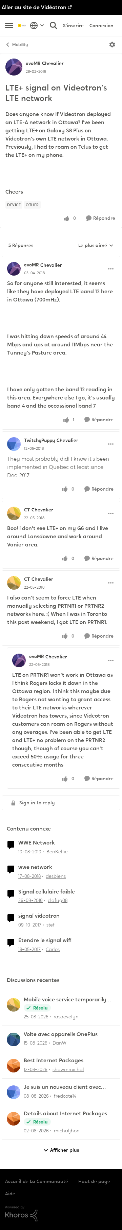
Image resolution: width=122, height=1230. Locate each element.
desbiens (56, 876)
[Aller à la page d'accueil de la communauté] (22, 25)
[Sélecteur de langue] (37, 25)
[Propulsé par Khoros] (61, 1213)
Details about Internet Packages (65, 1113)
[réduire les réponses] (61, 259)
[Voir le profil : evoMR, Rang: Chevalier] (13, 67)
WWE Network (36, 842)
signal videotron (39, 916)
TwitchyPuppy (39, 440)
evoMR (33, 63)
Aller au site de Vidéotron (34, 7)
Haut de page (94, 1181)
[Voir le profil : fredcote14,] (13, 1092)
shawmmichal (68, 1069)
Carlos (53, 949)
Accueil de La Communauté (36, 1181)
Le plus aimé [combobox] (96, 245)
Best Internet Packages (53, 1060)
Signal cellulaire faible (46, 891)
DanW (59, 1043)
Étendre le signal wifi (45, 940)
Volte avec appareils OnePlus (61, 1034)
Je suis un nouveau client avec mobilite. (62, 1087)
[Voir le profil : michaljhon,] (13, 1119)
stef (50, 925)
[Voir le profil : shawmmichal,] (13, 1065)
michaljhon (67, 1131)
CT (27, 510)
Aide (10, 1194)
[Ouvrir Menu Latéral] (9, 25)
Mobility (20, 44)
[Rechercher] (53, 25)
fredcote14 (65, 1096)
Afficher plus (64, 1150)
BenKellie (57, 852)
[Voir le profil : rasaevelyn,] (13, 1005)
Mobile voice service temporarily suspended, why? (65, 999)
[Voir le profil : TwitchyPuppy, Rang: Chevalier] (14, 444)
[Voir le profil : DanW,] (13, 1039)
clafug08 (57, 900)
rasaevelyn (66, 1017)
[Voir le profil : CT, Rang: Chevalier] (14, 513)
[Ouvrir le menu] (112, 44)
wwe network (35, 867)
